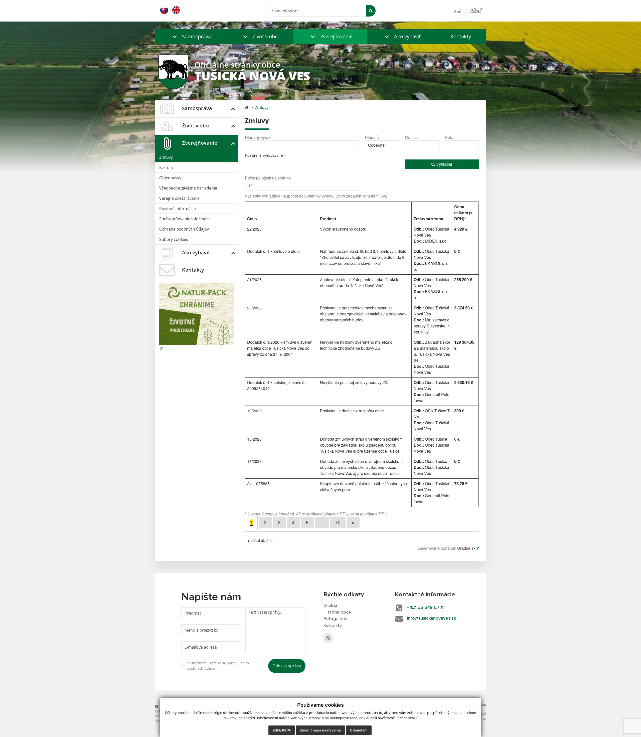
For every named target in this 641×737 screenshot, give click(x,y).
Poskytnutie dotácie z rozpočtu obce (352, 411)
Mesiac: (412, 137)
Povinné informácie (177, 208)
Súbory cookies (173, 239)
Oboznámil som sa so (218, 666)
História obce (337, 612)
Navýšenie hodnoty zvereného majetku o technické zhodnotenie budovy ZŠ (356, 345)
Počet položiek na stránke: (268, 178)
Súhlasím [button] (281, 730)
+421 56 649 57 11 (425, 607)
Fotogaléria (335, 619)
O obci (330, 605)
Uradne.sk (466, 548)
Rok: (449, 137)
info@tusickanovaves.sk (431, 618)
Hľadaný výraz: (258, 137)
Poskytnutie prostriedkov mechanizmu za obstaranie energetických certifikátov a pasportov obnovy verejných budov (363, 314)
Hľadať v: (373, 137)
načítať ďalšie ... (262, 540)
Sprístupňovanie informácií (184, 219)
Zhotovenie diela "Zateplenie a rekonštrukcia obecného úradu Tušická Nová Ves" (359, 282)
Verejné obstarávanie (179, 198)
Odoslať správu (286, 666)
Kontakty (460, 36)
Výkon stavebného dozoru (343, 229)
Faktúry (166, 167)
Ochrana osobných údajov (184, 229)
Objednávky (170, 177)
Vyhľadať (443, 164)
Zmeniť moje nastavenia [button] (320, 730)
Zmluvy (166, 157)
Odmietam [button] (359, 730)
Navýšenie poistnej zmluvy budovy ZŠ (354, 382)
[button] (190, 36)
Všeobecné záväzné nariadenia (188, 188)
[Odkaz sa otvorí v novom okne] (328, 638)
